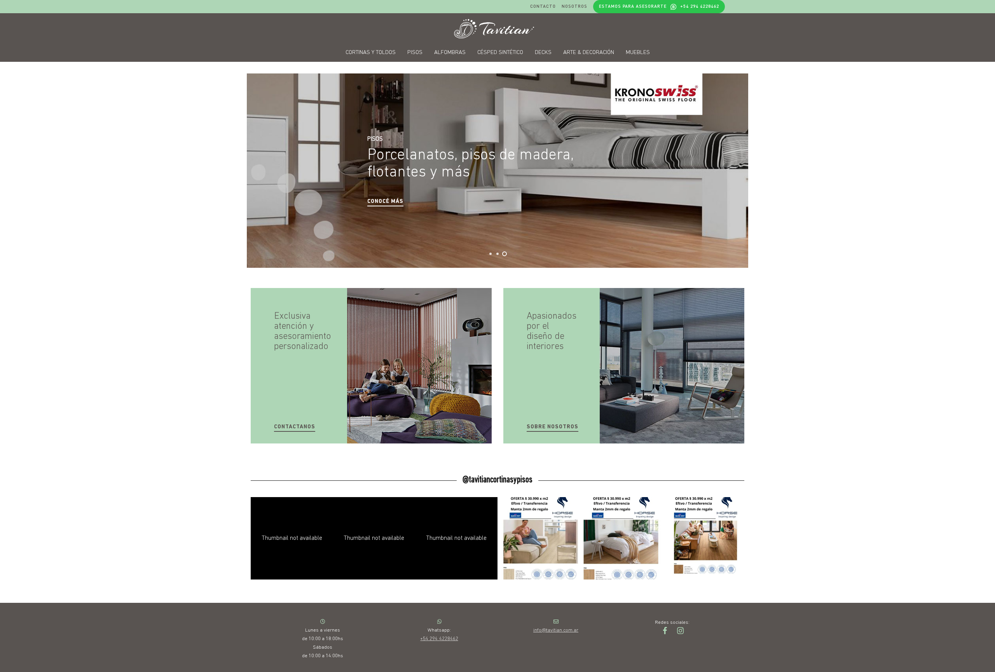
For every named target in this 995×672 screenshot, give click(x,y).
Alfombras (450, 53)
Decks (543, 53)
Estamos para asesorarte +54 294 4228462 (659, 6)
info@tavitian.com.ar (555, 630)
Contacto (543, 6)
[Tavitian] (497, 28)
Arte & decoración (588, 53)
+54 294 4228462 (439, 638)
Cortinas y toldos (371, 53)
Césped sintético (500, 53)
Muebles (638, 53)
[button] (385, 201)
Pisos (414, 53)
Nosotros (574, 6)
